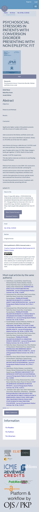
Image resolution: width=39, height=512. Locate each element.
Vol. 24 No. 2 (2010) (23, 13)
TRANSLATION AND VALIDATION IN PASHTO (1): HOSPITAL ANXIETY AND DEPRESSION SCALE (18, 300)
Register (28, 2)
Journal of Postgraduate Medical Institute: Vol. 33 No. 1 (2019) (20, 352)
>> (8, 408)
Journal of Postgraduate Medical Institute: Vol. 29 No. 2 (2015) (20, 364)
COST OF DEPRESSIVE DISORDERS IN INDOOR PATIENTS (21, 384)
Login (36, 2)
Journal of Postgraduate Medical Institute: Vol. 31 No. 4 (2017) (20, 304)
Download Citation (11, 216)
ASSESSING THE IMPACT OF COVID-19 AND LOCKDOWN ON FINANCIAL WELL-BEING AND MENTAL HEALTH (21, 327)
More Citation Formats (13, 212)
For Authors (10, 432)
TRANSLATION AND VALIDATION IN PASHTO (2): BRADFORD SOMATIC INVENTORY (19, 339)
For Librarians (10, 436)
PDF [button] (19, 76)
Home (6, 13)
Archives (12, 13)
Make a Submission (11, 412)
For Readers (10, 427)
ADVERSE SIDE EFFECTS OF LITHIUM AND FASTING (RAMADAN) (19, 288)
